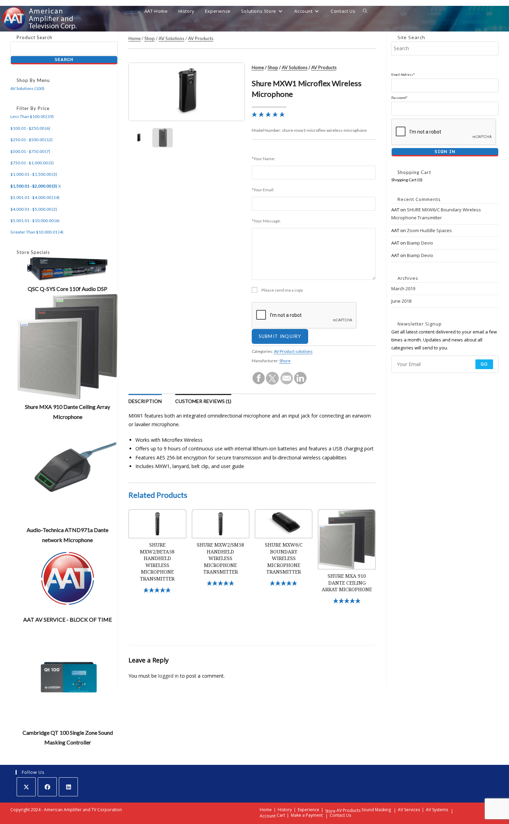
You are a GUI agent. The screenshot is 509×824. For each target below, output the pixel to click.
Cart (281, 815)
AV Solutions (171, 38)
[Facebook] (47, 786)
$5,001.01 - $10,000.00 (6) (35, 220)
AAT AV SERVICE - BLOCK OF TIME (67, 619)
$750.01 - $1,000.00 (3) (32, 162)
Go (484, 364)
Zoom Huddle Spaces (429, 230)
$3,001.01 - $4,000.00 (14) (35, 197)
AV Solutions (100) (27, 88)
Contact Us (340, 815)
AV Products (200, 38)
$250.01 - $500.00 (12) (31, 139)
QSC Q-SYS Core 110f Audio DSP (67, 288)
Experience (308, 810)
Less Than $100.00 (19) (32, 116)
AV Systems (437, 810)
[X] (26, 786)
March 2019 (403, 288)
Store (330, 811)
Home (134, 38)
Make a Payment (307, 815)
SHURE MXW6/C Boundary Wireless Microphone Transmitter (284, 558)
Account (268, 816)
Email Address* (403, 74)
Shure (285, 360)
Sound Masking (376, 810)
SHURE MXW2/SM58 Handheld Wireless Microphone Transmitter (220, 558)
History (285, 810)
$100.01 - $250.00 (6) (30, 128)
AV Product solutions (293, 351)
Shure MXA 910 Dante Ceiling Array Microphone (347, 582)
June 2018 (401, 301)
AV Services (409, 810)
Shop (149, 38)
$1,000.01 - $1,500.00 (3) (33, 174)
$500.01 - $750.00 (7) (30, 151)
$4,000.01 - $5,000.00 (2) (33, 209)
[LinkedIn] (68, 786)
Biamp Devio (420, 243)
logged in (168, 675)
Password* (399, 98)
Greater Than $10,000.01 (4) (36, 232)
